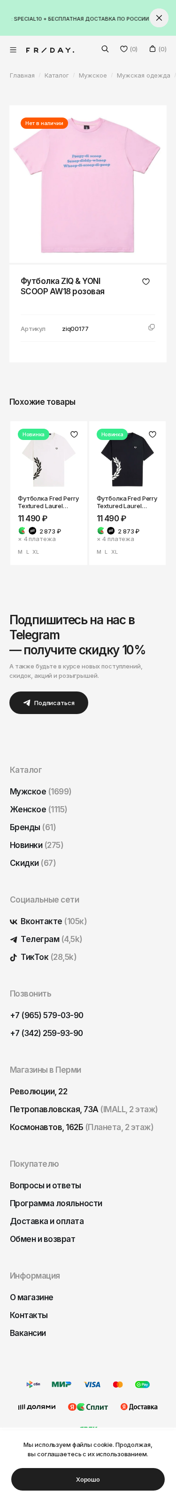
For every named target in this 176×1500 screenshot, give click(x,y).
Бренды (33, 827)
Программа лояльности (56, 1203)
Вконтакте (53, 921)
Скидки (33, 863)
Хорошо (88, 1479)
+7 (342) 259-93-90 (46, 1033)
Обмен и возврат (42, 1239)
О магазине (32, 1297)
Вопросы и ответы (45, 1185)
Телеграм (51, 939)
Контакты (29, 1315)
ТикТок (48, 957)
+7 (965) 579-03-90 (47, 1015)
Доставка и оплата (47, 1221)
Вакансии (28, 1333)
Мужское (41, 791)
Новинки (36, 845)
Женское (39, 809)
